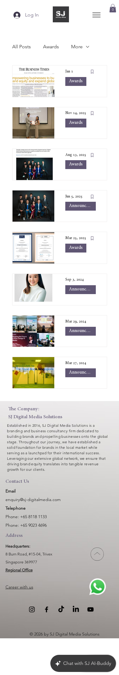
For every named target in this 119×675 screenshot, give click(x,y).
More (77, 47)
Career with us (19, 587)
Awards (51, 47)
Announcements (82, 206)
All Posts (21, 47)
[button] (112, 8)
